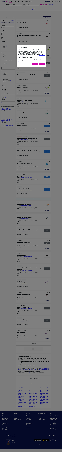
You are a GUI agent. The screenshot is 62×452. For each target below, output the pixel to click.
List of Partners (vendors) (22, 61)
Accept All (41, 64)
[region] (31, 56)
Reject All (34, 64)
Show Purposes (21, 64)
